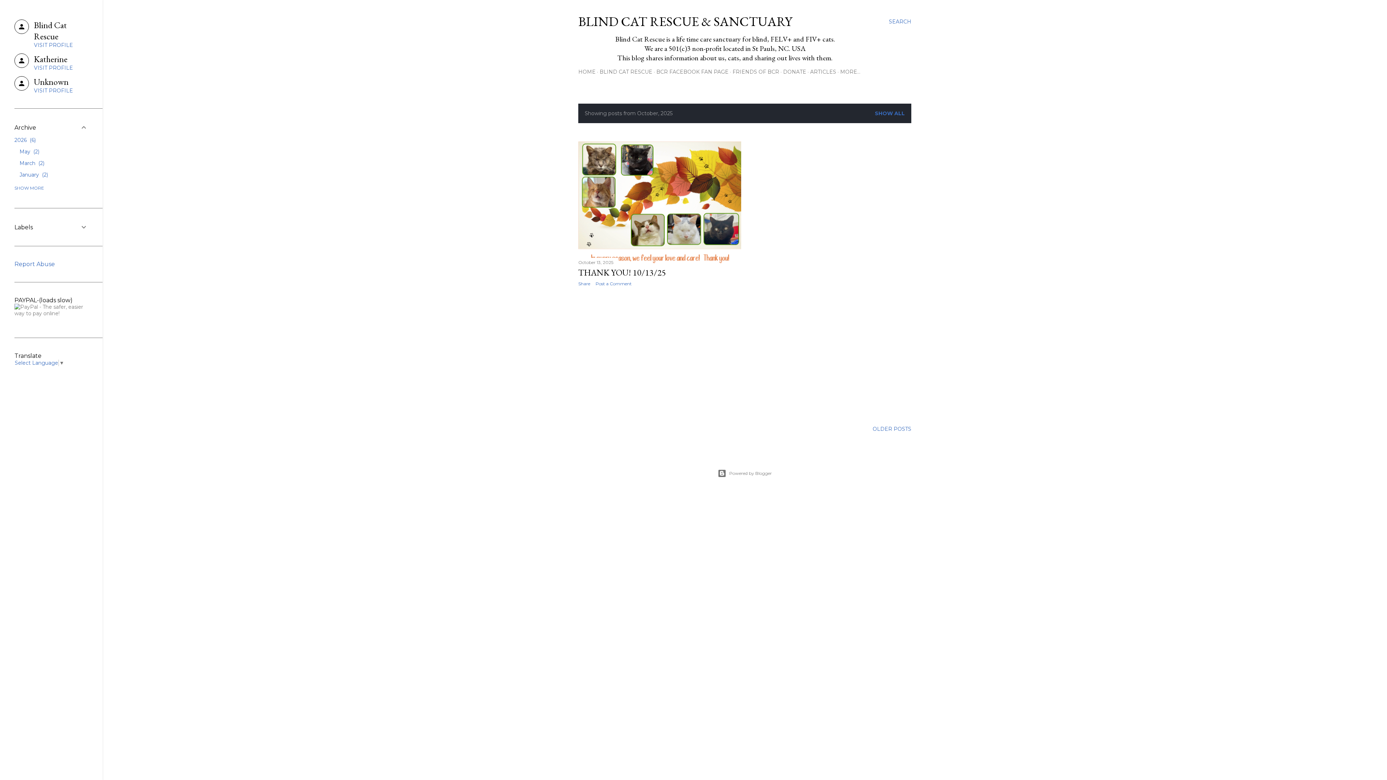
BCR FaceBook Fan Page (692, 72)
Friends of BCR (756, 72)
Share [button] (584, 283)
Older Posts (892, 429)
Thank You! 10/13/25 (622, 272)
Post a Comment (614, 283)
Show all (890, 113)
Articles (823, 72)
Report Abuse (34, 264)
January (33, 175)
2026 (24, 140)
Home (587, 72)
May (29, 151)
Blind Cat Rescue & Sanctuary (685, 21)
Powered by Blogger (750, 473)
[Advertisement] (659, 355)
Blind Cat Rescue (626, 72)
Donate (794, 72)
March (31, 163)
